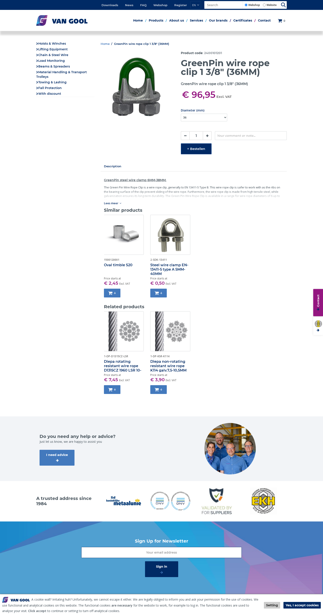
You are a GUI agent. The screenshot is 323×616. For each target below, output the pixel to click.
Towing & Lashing (52, 82)
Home (138, 20)
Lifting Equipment (53, 49)
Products (156, 20)
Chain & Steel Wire (53, 55)
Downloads (110, 5)
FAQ (143, 5)
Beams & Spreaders (54, 66)
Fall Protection (50, 88)
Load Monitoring (51, 61)
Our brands (218, 20)
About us (176, 20)
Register (180, 5)
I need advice (57, 455)
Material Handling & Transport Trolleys (61, 74)
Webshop (160, 5)
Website (272, 5)
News (129, 5)
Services (196, 20)
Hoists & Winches (52, 44)
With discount (49, 94)
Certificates (242, 20)
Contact (264, 20)
